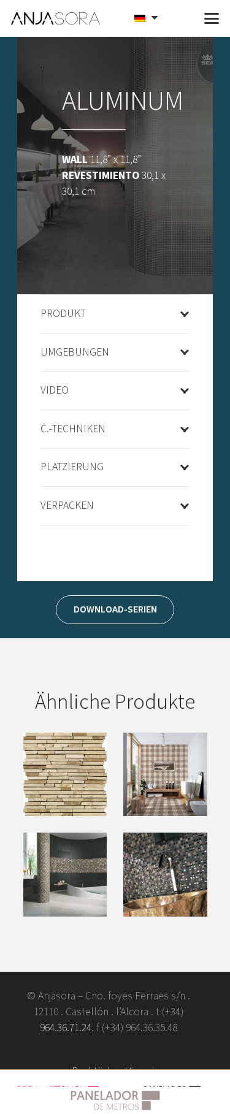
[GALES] (165, 775)
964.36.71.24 (65, 1028)
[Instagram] (173, 1050)
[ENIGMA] (165, 875)
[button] (182, 18)
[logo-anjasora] (56, 18)
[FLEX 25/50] (65, 875)
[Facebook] (57, 1050)
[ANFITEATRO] (65, 775)
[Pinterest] (134, 1050)
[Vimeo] (96, 1050)
